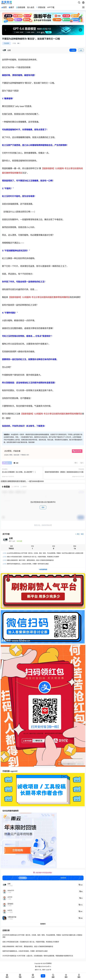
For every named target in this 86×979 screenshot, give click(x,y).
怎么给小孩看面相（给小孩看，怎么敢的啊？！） (19, 472)
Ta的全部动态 (43, 569)
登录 (43, 507)
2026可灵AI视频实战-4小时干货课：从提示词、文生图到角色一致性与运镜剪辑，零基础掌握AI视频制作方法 (37, 956)
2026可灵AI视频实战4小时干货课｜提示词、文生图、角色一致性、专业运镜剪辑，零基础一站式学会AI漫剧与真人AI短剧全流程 (43, 553)
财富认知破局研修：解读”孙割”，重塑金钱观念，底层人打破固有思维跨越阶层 (28, 560)
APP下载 (50, 7)
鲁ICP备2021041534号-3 (43, 966)
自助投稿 (21, 7)
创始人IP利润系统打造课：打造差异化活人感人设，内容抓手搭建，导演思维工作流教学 (31, 557)
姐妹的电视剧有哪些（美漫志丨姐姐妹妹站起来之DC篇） (65, 472)
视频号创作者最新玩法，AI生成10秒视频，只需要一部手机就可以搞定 (26, 564)
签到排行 (43, 924)
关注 (73, 50)
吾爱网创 (49, 963)
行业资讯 (6, 43)
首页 (5, 7)
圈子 (12, 7)
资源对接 (41, 7)
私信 (81, 50)
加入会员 (30, 7)
